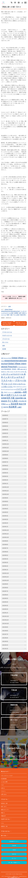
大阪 (11, 314)
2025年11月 (5, 447)
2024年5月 (5, 512)
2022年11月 (5, 577)
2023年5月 (5, 555)
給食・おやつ (3, 806)
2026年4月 (5, 429)
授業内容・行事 (4, 826)
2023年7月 (5, 548)
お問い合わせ (3, 794)
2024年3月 (5, 519)
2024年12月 (5, 487)
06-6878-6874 (14, 697)
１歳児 (19, 407)
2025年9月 (5, 454)
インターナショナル (19, 371)
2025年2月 (5, 480)
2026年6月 (5, 422)
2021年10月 (5, 623)
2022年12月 (5, 573)
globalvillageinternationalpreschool (10, 311)
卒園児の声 (3, 815)
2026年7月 (5, 419)
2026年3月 (5, 433)
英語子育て (23, 314)
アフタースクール (7, 332)
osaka (21, 369)
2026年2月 (5, 437)
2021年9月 (5, 627)
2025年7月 (5, 462)
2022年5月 (5, 598)
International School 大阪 (12, 369)
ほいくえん (5, 342)
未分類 (4, 349)
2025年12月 (5, 444)
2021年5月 (5, 641)
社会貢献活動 (3, 778)
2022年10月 (5, 580)
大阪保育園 (19, 398)
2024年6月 (5, 508)
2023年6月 (5, 551)
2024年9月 (5, 498)
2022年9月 (5, 584)
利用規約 (12, 877)
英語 (9, 404)
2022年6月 (5, 594)
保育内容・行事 (4, 803)
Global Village (8, 309)
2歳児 (2, 358)
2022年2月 (5, 609)
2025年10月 (5, 451)
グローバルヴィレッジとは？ (7, 775)
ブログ (5, 392)
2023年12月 (5, 530)
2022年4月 (5, 602)
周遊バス (3, 812)
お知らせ (3, 788)
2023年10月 (5, 537)
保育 (22, 392)
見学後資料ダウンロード (14, 841)
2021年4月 (5, 645)
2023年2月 (5, 566)
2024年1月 (5, 526)
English (9, 358)
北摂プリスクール (14, 395)
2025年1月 (5, 483)
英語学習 (5, 407)
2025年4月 (5, 472)
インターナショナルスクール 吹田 (14, 374)
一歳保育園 (17, 392)
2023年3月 (5, 562)
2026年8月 (5, 415)
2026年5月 (5, 426)
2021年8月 (5, 630)
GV (17, 367)
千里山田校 (14, 845)
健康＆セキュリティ (5, 809)
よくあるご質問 (4, 781)
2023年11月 (5, 533)
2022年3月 (5, 605)
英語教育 (13, 407)
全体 (9, 306)
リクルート (3, 791)
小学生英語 (21, 401)
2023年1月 (5, 569)
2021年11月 (5, 620)
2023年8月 (5, 544)
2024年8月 (5, 501)
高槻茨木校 (14, 854)
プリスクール (5, 338)
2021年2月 (5, 648)
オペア (13, 380)
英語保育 (15, 404)
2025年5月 (5, 469)
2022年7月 (5, 591)
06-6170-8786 (14, 727)
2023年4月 (5, 559)
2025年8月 (5, 458)
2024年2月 (5, 523)
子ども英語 (16, 314)
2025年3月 (5, 476)
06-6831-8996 (14, 683)
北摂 (20, 313)
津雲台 (7, 404)
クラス (2, 823)
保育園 (16, 313)
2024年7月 (5, 505)
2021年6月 (5, 638)
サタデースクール (7, 335)
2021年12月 (5, 616)
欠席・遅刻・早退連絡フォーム (14, 862)
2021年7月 (5, 634)
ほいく (6, 371)
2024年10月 (5, 494)
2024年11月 (5, 490)
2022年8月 (5, 587)
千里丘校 (14, 849)
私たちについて (4, 771)
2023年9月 (5, 541)
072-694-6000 (14, 712)
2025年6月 (5, 465)
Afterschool (6, 358)
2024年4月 (5, 515)
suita (24, 369)
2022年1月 (5, 612)
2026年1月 (5, 440)
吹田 (8, 314)
